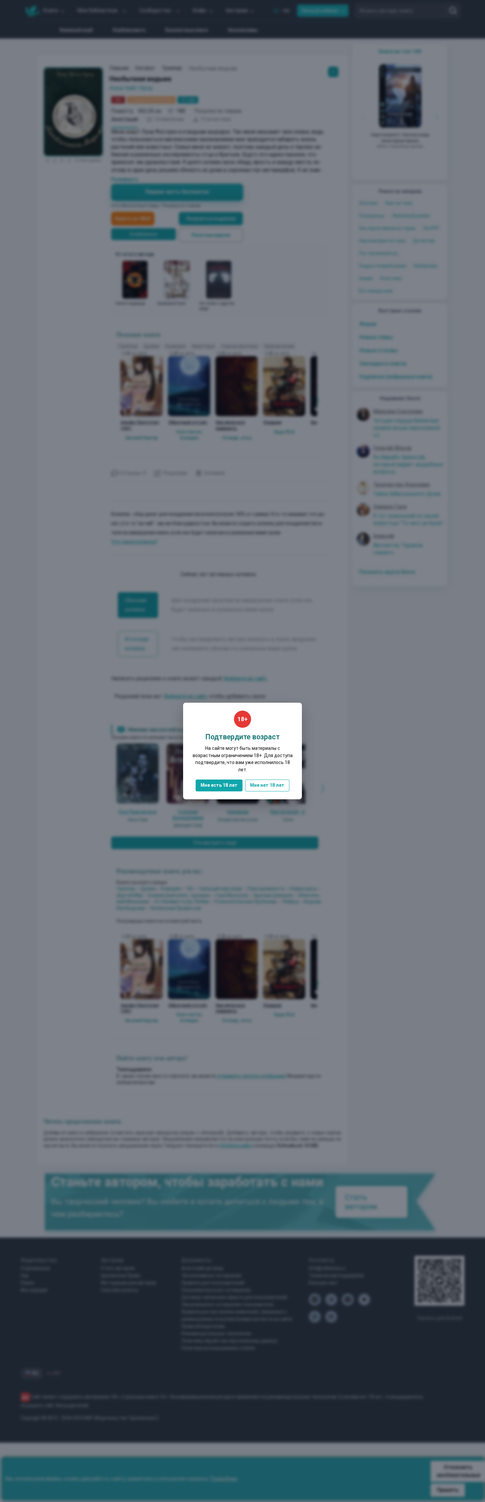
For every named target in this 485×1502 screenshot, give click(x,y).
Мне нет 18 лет (267, 785)
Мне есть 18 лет (219, 785)
